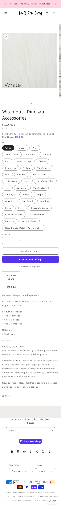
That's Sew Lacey (19, 492)
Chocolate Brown (40, 208)
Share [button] (8, 395)
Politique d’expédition (42, 501)
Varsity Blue (39, 188)
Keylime (21, 174)
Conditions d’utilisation (21, 501)
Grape (40, 194)
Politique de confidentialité (47, 496)
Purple (26, 194)
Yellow (26, 168)
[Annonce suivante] (55, 4)
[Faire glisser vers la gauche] (24, 103)
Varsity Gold (43, 168)
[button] (6, 13)
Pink (35, 148)
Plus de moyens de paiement (30, 266)
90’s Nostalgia (37, 214)
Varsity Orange (24, 161)
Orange (42, 161)
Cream (22, 148)
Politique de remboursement (23, 496)
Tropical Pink (12, 154)
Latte (21, 208)
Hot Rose (30, 154)
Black (8, 208)
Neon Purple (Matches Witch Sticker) (23, 228)
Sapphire (21, 188)
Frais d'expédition (8, 129)
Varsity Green (39, 174)
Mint (7, 174)
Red (7, 161)
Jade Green (11, 181)
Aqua (27, 181)
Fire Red (47, 154)
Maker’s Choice (29, 221)
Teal (7, 188)
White (8, 148)
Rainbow (9, 221)
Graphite (44, 201)
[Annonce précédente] (5, 4)
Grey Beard (27, 201)
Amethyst (10, 194)
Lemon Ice (10, 168)
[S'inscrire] (51, 430)
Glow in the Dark (13, 214)
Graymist (9, 201)
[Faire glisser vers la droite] (37, 103)
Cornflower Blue (45, 181)
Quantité (6, 234)
